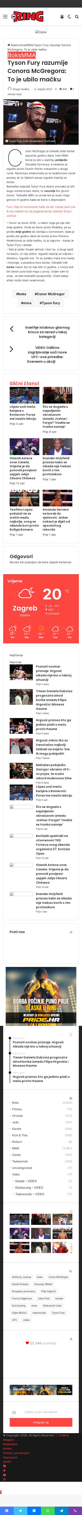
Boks (14, 55)
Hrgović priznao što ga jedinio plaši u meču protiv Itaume (53, 724)
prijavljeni (31, 562)
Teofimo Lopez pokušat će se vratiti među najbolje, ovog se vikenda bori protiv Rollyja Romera (24, 519)
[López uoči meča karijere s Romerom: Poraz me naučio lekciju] (24, 402)
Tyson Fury (51, 303)
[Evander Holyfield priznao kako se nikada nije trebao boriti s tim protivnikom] (57, 454)
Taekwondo (20, 1161)
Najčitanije (16, 655)
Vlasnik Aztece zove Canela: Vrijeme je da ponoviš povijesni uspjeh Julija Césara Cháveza (23, 468)
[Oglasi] (41, 31)
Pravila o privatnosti (16, 1453)
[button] (41, 122)
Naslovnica (17, 45)
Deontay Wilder (43, 1284)
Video (16, 1174)
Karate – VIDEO (26, 1181)
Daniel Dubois (20, 1284)
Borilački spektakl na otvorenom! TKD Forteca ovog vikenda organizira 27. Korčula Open (53, 845)
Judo (15, 1122)
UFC (14, 1319)
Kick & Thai (19, 1135)
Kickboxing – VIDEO (29, 1187)
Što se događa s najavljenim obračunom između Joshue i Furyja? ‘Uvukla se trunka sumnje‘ (56, 417)
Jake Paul (44, 1298)
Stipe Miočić (19, 1312)
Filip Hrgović (48, 1291)
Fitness (17, 1109)
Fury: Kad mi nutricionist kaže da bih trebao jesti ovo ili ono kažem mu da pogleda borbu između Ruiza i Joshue (41, 211)
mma (27, 303)
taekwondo (39, 1312)
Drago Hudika (21, 89)
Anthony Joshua (21, 1277)
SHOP (7, 1461)
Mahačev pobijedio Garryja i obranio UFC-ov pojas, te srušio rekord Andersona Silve (54, 771)
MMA (29, 45)
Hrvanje (17, 1115)
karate (59, 1298)
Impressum (10, 1457)
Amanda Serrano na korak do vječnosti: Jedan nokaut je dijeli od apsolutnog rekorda (56, 519)
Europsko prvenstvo (23, 1291)
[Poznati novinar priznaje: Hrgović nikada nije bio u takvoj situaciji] (21, 679)
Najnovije (16, 662)
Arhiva (7, 1448)
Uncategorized (22, 1168)
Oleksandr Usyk (52, 1305)
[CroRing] (27, 17)
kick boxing (18, 1305)
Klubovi (17, 1141)
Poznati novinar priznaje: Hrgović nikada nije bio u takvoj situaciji (53, 673)
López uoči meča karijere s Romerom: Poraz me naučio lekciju (23, 413)
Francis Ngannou (22, 1298)
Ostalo (16, 1154)
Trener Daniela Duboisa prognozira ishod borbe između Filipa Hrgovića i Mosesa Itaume (54, 700)
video (26, 1319)
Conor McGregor (51, 294)
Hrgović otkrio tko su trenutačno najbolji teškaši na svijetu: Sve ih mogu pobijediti (53, 747)
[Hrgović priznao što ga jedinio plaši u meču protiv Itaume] (21, 732)
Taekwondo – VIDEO (29, 1194)
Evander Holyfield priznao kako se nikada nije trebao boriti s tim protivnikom (57, 466)
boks (22, 294)
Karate (16, 1128)
